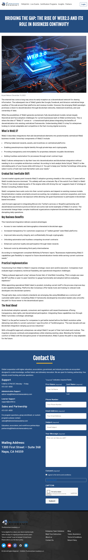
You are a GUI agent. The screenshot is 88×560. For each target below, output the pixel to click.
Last (68, 394)
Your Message (55, 434)
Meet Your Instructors (53, 534)
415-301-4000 (7, 410)
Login (83, 4)
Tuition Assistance (74, 534)
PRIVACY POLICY (52, 480)
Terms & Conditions (75, 537)
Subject (52, 422)
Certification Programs (48, 4)
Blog (69, 531)
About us (49, 537)
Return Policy (72, 540)
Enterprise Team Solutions (55, 531)
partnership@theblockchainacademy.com (17, 428)
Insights (61, 4)
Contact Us (50, 540)
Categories (25, 4)
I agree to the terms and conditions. (59, 475)
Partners (68, 4)
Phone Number (52, 400)
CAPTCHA (50, 485)
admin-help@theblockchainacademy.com (17, 394)
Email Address (55, 411)
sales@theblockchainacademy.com (15, 421)
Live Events (34, 4)
